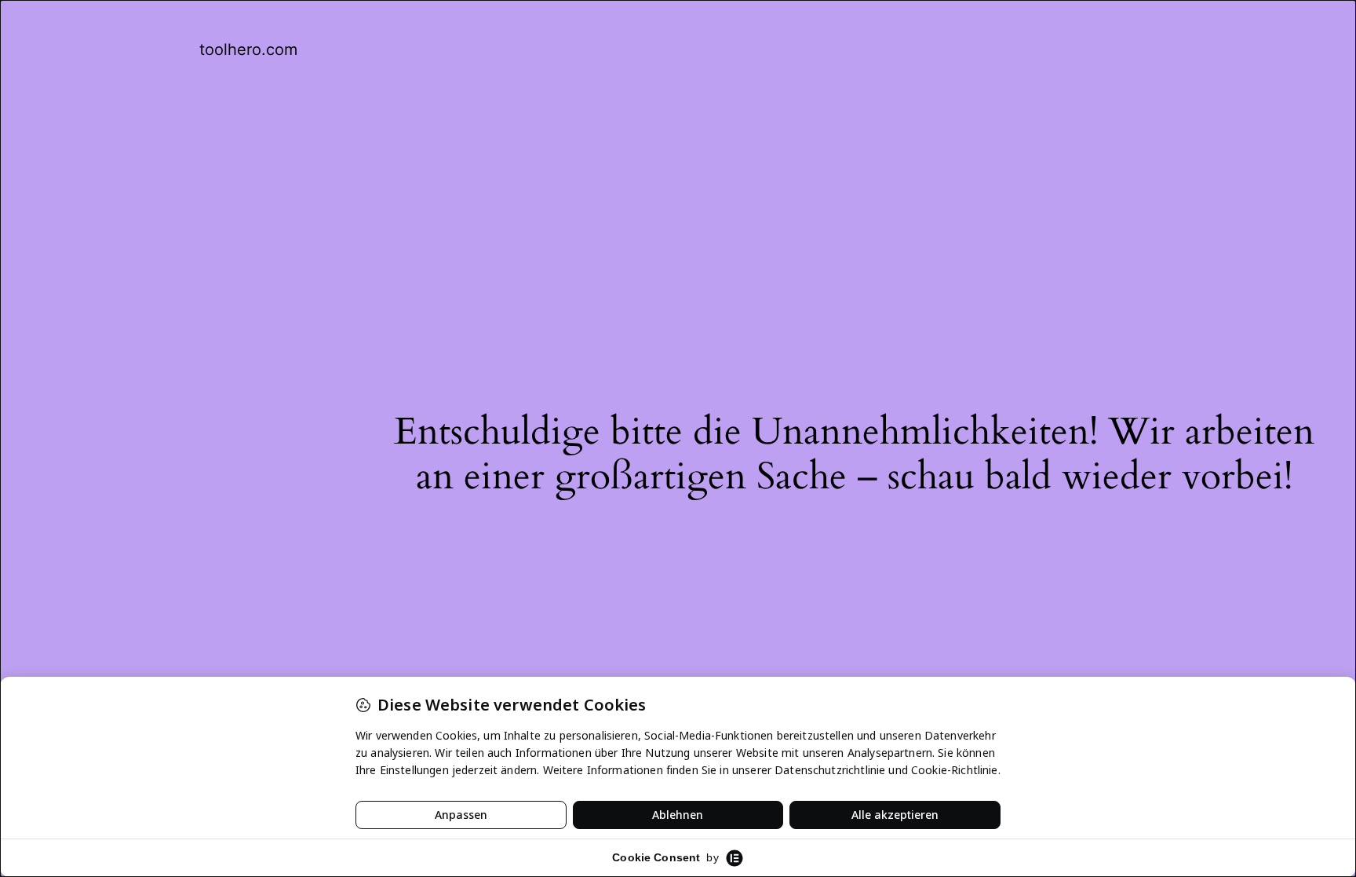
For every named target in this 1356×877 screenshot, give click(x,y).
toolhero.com (248, 49)
